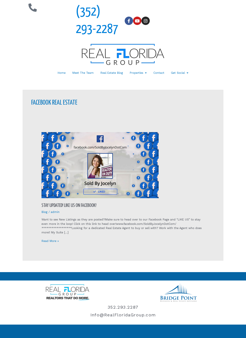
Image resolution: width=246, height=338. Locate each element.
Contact (158, 72)
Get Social (178, 72)
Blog (45, 212)
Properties (136, 72)
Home (62, 72)
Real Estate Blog (111, 72)
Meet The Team (83, 72)
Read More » (50, 241)
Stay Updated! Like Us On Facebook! (69, 205)
